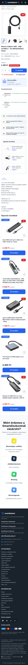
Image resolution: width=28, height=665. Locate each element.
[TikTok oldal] (10, 620)
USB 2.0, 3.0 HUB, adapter (7, 9)
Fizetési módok (5, 596)
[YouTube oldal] (14, 620)
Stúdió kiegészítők (5, 580)
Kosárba (20, 70)
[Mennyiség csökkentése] (2, 70)
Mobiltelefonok (4, 578)
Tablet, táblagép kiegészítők (8, 567)
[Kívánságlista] (22, 2)
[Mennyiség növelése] (9, 70)
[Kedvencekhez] (24, 235)
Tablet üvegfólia (5, 565)
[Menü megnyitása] (2, 2)
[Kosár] (25, 2)
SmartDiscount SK (5, 613)
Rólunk (3, 592)
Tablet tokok (4, 562)
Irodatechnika (4, 571)
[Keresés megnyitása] (18, 2)
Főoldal (3, 6)
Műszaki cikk (4, 573)
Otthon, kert (4, 584)
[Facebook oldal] (2, 620)
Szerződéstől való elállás (7, 611)
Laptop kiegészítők (11, 6)
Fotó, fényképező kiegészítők (8, 582)
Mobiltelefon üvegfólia (6, 554)
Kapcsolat (3, 602)
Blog (2, 605)
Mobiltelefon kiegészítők (7, 556)
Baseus (18, 56)
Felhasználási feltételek (7, 600)
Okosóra (3, 576)
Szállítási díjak (10, 84)
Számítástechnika (5, 569)
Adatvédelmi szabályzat (7, 598)
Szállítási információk (6, 594)
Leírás (4, 178)
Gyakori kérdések (5, 607)
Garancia (3, 609)
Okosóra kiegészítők (6, 558)
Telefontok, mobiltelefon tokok (8, 552)
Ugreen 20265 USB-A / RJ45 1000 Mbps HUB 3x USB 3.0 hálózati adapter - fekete (14, 319)
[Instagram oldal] (6, 620)
